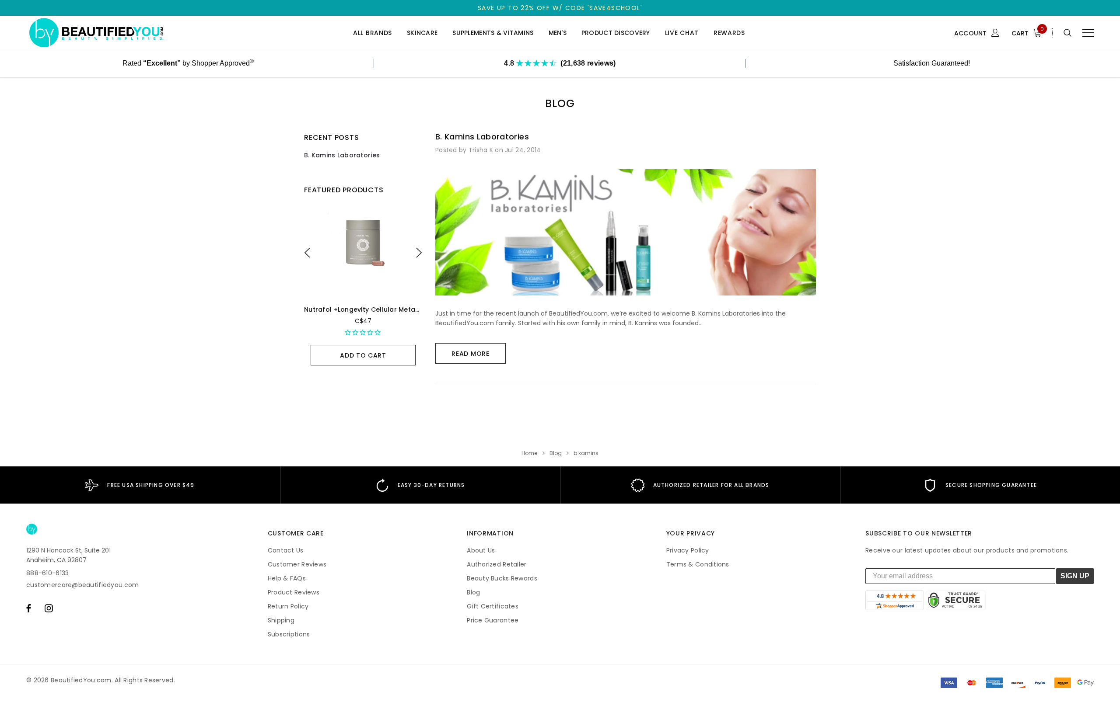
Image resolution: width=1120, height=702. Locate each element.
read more (470, 353)
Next (417, 252)
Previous (308, 252)
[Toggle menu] (1088, 33)
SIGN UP (1074, 576)
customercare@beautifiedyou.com (82, 584)
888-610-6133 (47, 573)
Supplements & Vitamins (492, 33)
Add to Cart (363, 355)
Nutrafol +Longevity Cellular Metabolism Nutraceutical (394, 309)
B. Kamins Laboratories (342, 155)
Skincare (422, 33)
